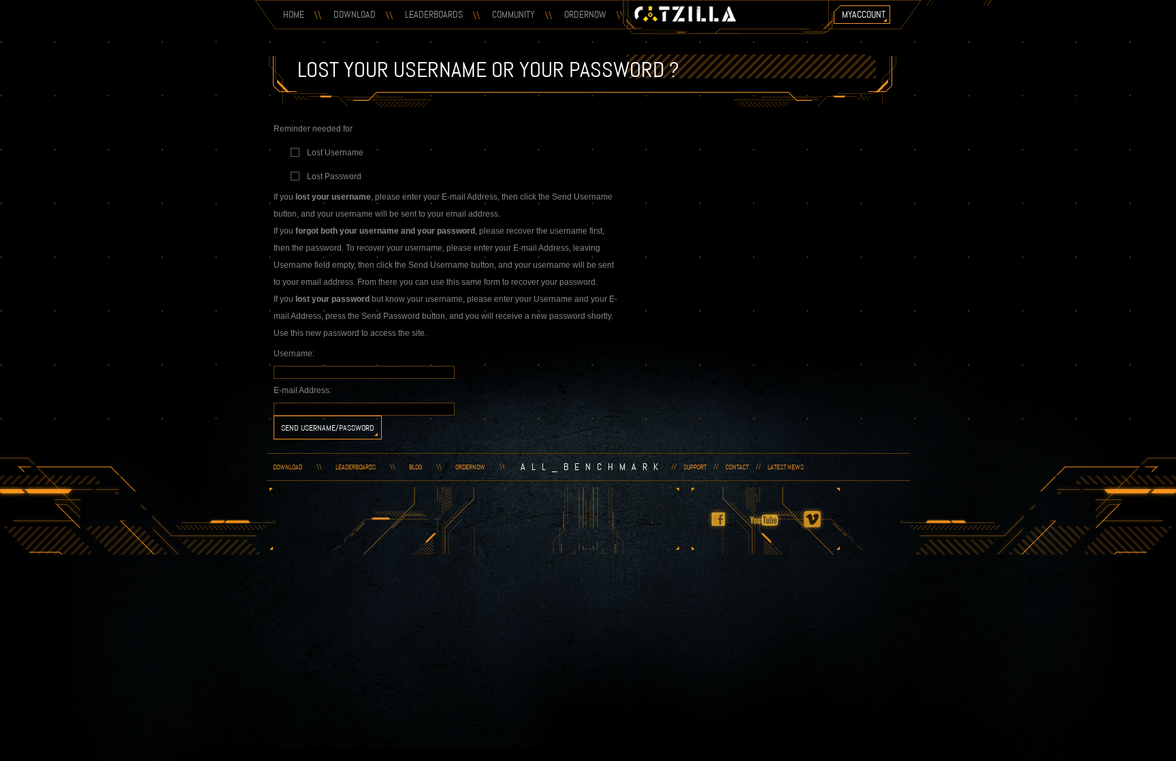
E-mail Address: (302, 390)
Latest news (786, 467)
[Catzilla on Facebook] (726, 528)
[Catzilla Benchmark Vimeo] (820, 528)
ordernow (470, 467)
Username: (294, 353)
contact (737, 467)
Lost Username (335, 152)
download (287, 467)
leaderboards (356, 467)
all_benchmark (592, 467)
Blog (415, 467)
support (694, 467)
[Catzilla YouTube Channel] (773, 528)
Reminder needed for (313, 129)
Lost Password (334, 176)
